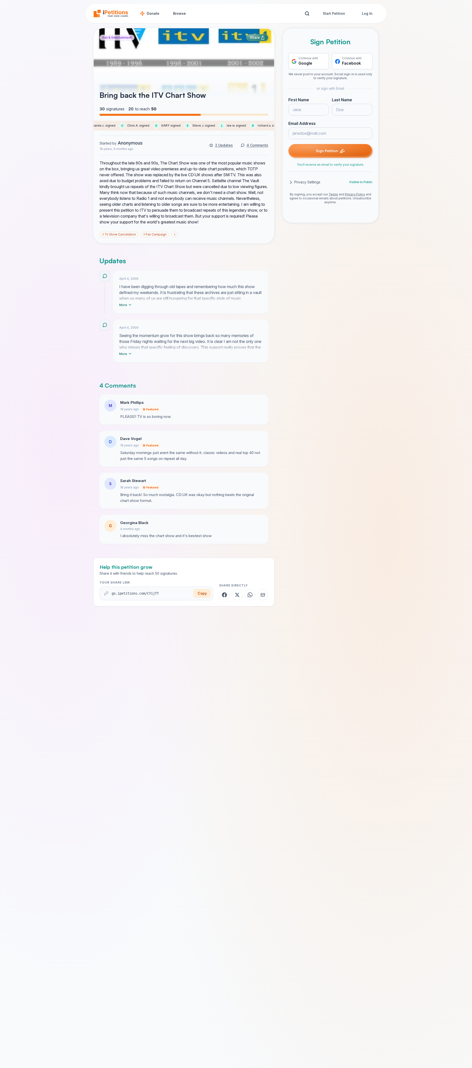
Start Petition (334, 13)
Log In (367, 13)
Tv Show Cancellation (119, 234)
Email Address (302, 123)
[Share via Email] (262, 594)
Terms (333, 194)
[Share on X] (237, 594)
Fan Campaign (154, 234)
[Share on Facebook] (224, 594)
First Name (298, 100)
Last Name (342, 100)
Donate (153, 13)
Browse (179, 13)
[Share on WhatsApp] (250, 594)
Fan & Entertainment (117, 37)
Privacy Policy (355, 194)
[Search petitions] (307, 14)
